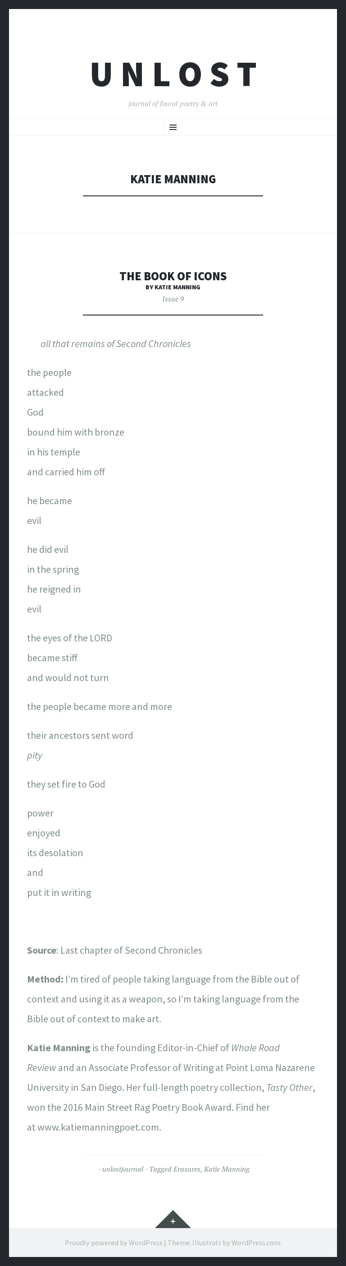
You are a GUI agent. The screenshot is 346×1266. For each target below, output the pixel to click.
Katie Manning (227, 1169)
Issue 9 (173, 299)
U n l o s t (173, 73)
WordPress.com (256, 1242)
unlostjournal (122, 1169)
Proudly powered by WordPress (114, 1242)
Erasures (186, 1169)
